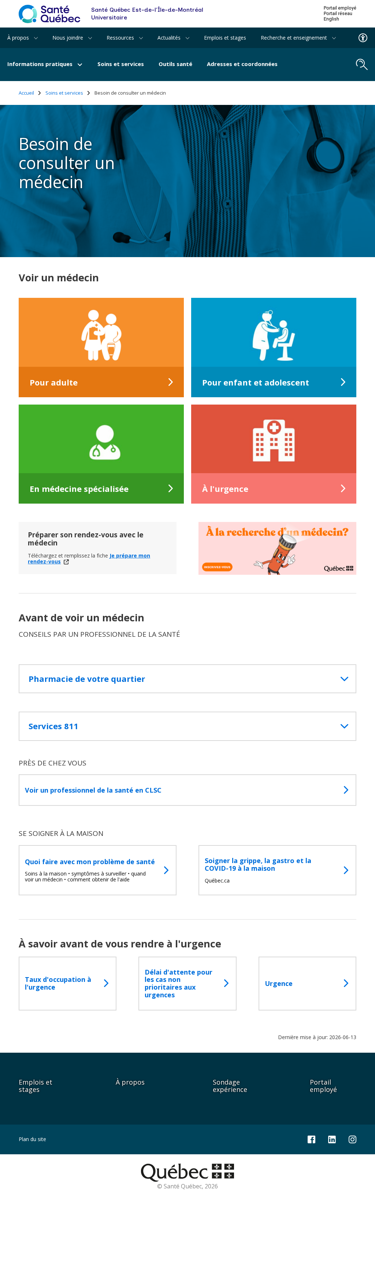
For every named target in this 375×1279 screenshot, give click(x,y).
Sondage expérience (230, 1086)
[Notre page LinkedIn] (332, 1138)
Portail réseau (338, 13)
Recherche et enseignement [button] (294, 37)
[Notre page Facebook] (311, 1138)
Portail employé (340, 8)
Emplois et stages (225, 37)
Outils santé (175, 63)
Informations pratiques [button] (40, 63)
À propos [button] (18, 37)
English (331, 19)
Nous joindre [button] (68, 37)
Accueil (26, 93)
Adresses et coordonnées (242, 63)
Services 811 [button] (53, 726)
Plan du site (32, 1139)
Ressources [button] (121, 37)
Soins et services (120, 63)
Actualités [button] (169, 37)
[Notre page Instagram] (352, 1138)
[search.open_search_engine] (362, 65)
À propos (130, 1082)
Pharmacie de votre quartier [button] (87, 678)
